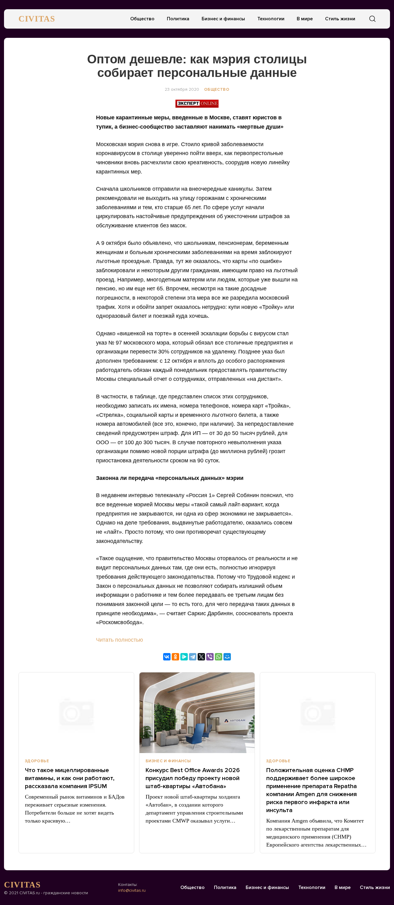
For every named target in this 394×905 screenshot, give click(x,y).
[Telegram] (192, 656)
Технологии (270, 19)
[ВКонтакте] (167, 656)
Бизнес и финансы (223, 19)
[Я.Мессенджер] (184, 656)
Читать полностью (119, 640)
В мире (305, 19)
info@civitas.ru (132, 890)
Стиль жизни (340, 19)
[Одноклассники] (175, 656)
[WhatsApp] (218, 656)
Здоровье (37, 761)
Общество (142, 19)
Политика (178, 19)
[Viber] (210, 656)
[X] (201, 656)
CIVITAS (36, 18)
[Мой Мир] (227, 656)
